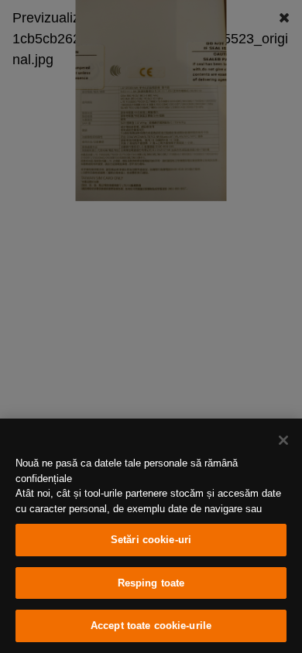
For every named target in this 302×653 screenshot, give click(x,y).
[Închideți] (283, 440)
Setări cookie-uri (151, 539)
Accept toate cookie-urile (151, 625)
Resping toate (151, 583)
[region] (151, 536)
